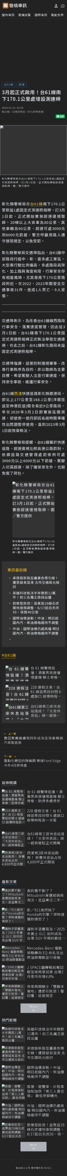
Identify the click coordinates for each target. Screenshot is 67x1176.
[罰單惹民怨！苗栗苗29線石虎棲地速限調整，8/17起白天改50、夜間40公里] (13, 1130)
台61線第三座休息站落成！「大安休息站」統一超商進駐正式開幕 (46, 711)
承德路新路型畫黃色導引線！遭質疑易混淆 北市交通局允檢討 (36, 582)
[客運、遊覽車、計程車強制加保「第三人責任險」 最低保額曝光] (13, 1092)
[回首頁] (18, 5)
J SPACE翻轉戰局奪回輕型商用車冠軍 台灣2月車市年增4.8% (45, 972)
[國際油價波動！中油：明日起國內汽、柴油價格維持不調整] (13, 1073)
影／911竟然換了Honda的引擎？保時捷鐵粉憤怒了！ (46, 914)
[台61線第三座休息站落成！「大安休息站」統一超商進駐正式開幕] (17, 711)
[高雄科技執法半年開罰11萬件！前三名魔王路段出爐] (13, 1034)
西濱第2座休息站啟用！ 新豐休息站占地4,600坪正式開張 (44, 857)
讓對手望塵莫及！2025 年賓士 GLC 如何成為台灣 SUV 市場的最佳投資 (46, 933)
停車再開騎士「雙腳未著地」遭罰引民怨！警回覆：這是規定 (45, 991)
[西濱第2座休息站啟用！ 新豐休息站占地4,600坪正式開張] (13, 858)
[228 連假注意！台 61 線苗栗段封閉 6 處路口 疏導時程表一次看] (17, 692)
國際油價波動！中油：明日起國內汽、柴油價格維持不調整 (36, 620)
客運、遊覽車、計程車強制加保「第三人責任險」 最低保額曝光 (45, 1091)
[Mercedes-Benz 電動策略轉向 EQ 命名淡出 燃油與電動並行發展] (13, 953)
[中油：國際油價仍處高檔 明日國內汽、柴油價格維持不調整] (13, 1111)
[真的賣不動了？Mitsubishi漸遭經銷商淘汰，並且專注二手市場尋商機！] (13, 896)
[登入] (56, 6)
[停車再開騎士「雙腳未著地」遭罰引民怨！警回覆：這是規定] (13, 992)
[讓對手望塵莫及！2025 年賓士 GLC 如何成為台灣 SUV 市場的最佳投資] (13, 934)
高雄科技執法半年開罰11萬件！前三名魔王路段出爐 (34, 595)
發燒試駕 (24, 15)
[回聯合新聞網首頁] (5, 5)
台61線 (8, 84)
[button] (62, 5)
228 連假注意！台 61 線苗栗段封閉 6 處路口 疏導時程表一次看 (46, 692)
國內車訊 (8, 15)
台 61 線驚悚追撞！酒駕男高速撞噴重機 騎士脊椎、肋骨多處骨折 (46, 672)
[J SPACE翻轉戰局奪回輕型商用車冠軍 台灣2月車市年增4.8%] (13, 972)
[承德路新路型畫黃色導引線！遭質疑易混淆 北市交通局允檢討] (13, 1053)
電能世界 (57, 15)
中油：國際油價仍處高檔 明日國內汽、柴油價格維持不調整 (36, 631)
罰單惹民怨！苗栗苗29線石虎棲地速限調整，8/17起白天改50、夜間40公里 (36, 607)
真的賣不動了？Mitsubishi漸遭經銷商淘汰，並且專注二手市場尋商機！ (45, 895)
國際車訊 (41, 15)
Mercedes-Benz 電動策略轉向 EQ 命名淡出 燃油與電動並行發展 (45, 953)
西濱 (22, 84)
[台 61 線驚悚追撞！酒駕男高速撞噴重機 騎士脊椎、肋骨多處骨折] (17, 673)
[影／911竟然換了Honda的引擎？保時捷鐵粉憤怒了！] (13, 915)
